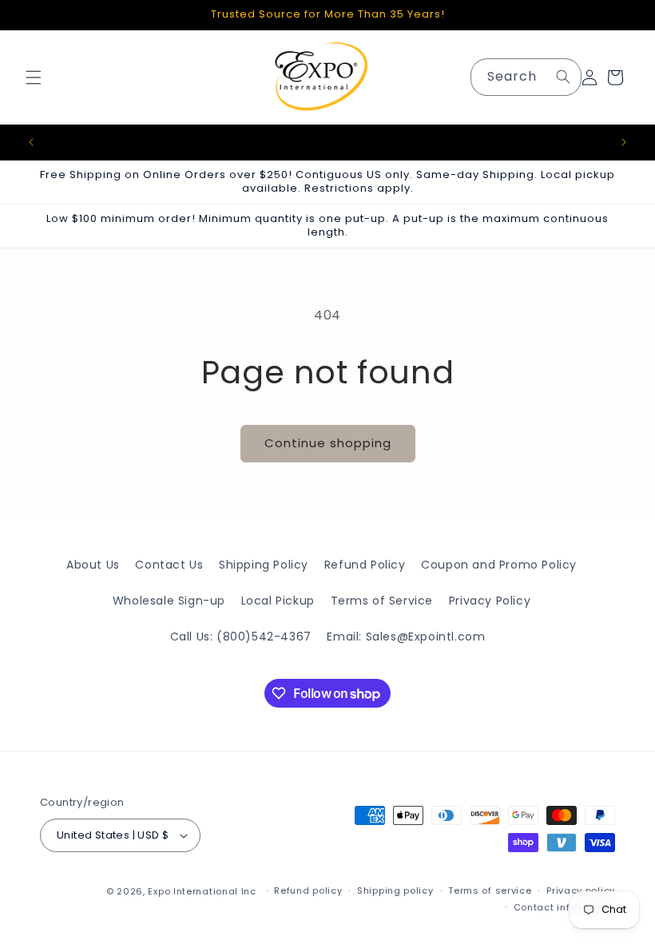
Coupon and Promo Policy (499, 565)
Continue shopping (327, 442)
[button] (33, 77)
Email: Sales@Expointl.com (406, 637)
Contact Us (169, 565)
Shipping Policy (263, 565)
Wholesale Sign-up (169, 601)
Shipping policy (395, 890)
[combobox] (526, 77)
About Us (93, 565)
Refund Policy (365, 565)
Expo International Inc (202, 891)
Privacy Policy (489, 601)
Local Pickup (278, 601)
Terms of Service (382, 601)
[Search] (563, 76)
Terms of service (489, 890)
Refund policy (308, 890)
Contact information (564, 907)
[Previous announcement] (31, 142)
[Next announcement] (623, 142)
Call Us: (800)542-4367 (241, 637)
